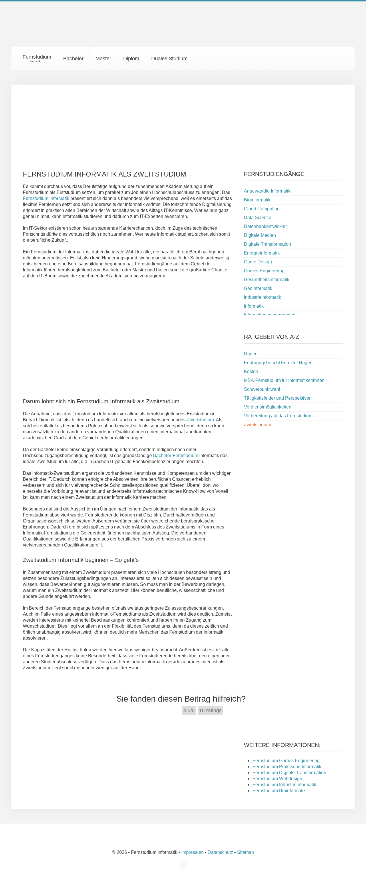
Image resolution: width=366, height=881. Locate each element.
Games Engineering (264, 270)
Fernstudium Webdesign (277, 778)
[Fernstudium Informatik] (54, 28)
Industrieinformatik (262, 297)
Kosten (251, 371)
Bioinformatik (257, 199)
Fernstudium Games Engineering (286, 760)
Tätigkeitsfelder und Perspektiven (278, 398)
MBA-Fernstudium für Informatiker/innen (284, 380)
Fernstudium (36, 58)
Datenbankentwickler (265, 226)
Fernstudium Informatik (46, 198)
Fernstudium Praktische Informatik (286, 766)
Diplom (131, 58)
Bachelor (73, 58)
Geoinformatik (258, 288)
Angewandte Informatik (267, 191)
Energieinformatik (262, 253)
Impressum (192, 852)
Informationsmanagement (269, 315)
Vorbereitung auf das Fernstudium (278, 415)
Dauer (250, 353)
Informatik (254, 306)
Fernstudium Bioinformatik (279, 790)
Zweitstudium (200, 419)
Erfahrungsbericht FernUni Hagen (278, 362)
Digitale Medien (260, 235)
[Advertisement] (183, 125)
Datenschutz (220, 852)
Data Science (257, 217)
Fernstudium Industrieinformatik (284, 784)
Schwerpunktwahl (262, 389)
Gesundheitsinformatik (266, 279)
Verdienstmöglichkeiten (267, 407)
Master (103, 58)
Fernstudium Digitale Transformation (289, 772)
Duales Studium (169, 58)
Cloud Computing (262, 208)
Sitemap (245, 852)
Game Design (258, 261)
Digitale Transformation (267, 244)
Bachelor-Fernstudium (175, 455)
